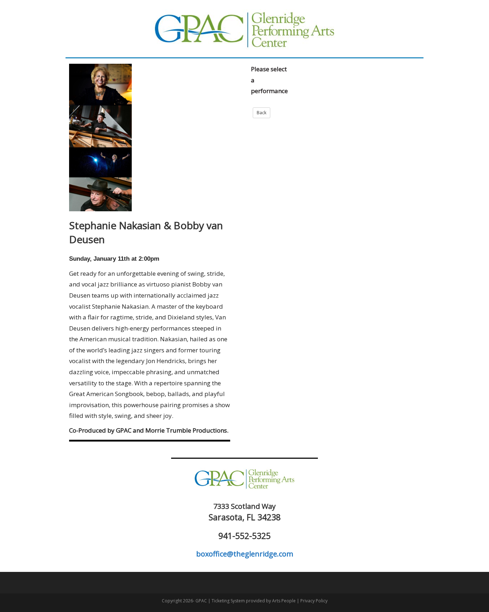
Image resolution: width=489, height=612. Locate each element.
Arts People (284, 601)
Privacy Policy (314, 601)
